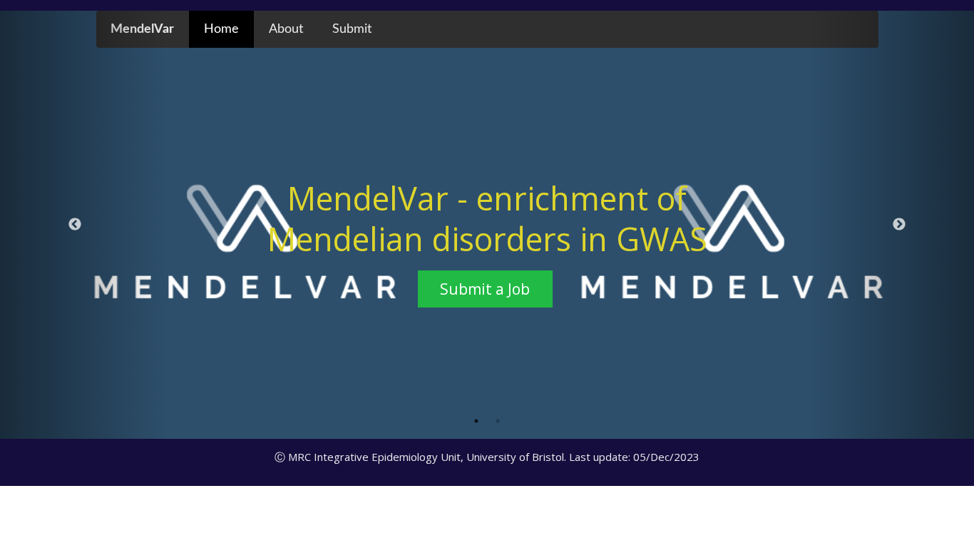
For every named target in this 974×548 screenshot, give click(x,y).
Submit (351, 29)
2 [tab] (498, 421)
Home (221, 29)
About (286, 29)
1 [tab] (476, 421)
